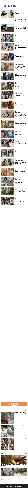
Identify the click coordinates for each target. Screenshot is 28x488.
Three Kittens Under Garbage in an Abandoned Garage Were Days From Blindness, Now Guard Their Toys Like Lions (20, 201)
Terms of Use (21, 485)
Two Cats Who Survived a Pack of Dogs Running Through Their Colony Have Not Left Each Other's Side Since (20, 153)
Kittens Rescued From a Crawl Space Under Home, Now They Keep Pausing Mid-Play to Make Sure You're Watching (20, 67)
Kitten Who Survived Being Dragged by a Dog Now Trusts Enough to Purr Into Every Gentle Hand (20, 57)
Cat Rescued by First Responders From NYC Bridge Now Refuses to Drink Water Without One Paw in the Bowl (20, 28)
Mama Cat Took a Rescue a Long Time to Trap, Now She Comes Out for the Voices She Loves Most (20, 95)
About (5, 485)
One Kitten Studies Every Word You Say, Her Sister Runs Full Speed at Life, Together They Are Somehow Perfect (20, 439)
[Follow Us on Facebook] (10, 405)
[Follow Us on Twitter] (12, 405)
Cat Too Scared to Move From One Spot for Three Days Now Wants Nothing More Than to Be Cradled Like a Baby (20, 143)
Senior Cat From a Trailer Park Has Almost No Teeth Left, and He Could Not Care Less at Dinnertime (20, 124)
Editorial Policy (9, 485)
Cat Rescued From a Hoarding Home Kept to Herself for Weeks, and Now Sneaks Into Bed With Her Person (20, 105)
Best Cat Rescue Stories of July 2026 (19, 37)
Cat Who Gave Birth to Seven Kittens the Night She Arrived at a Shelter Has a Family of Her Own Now (20, 172)
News (15, 10)
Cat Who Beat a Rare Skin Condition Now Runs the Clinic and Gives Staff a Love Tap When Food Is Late (20, 86)
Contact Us (14, 485)
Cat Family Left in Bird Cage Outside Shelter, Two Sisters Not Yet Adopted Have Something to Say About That (20, 162)
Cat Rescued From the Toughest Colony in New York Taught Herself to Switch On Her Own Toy (20, 47)
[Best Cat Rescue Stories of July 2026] (7, 38)
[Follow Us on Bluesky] (16, 405)
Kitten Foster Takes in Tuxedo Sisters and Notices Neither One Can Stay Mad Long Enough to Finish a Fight (20, 14)
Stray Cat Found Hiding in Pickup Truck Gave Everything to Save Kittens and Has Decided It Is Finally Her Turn (20, 426)
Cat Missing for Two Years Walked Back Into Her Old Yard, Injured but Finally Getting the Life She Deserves (20, 413)
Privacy (18, 485)
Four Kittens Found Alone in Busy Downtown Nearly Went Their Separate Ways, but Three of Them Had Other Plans (20, 115)
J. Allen (18, 35)
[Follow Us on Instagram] (14, 405)
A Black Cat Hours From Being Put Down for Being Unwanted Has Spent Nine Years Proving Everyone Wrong (20, 76)
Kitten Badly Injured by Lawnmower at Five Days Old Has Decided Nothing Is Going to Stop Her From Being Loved (20, 182)
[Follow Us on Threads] (18, 405)
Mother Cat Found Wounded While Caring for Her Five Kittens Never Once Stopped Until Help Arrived (20, 191)
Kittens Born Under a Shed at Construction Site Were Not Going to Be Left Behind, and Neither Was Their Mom (20, 134)
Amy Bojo (22, 26)
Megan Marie (19, 26)
